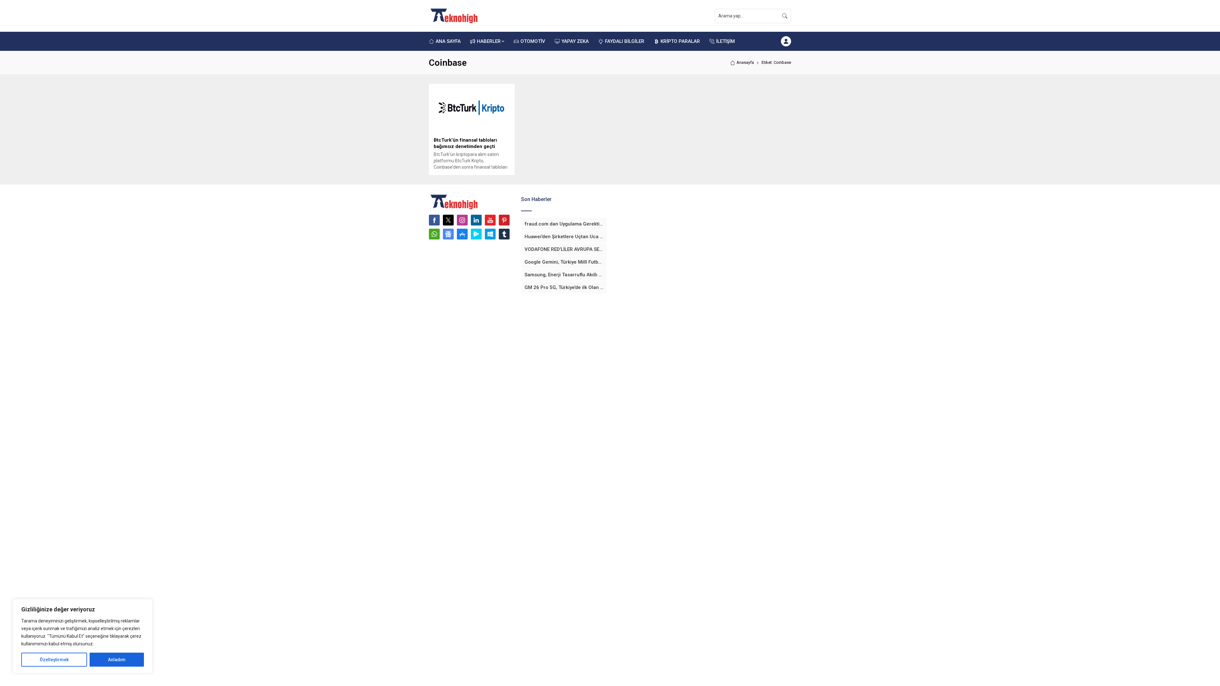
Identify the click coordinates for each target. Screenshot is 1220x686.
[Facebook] (434, 220)
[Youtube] (490, 220)
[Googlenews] (448, 234)
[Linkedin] (476, 220)
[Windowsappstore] (490, 234)
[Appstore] (462, 234)
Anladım (116, 659)
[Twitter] (448, 220)
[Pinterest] (504, 220)
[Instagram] (462, 220)
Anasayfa (745, 62)
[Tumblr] (504, 234)
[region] (82, 636)
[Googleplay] (476, 234)
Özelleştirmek (54, 659)
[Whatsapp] (434, 234)
